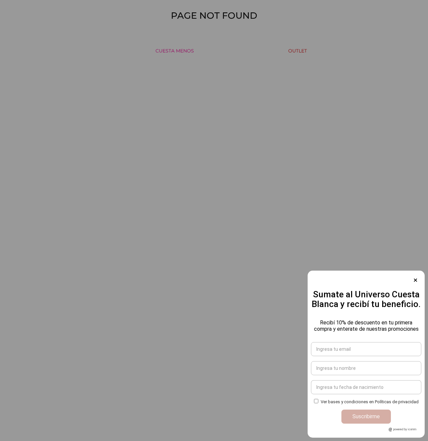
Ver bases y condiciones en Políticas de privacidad (370, 401)
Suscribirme (366, 416)
